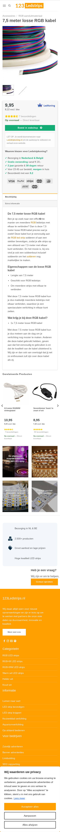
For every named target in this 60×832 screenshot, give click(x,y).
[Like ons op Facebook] (4, 641)
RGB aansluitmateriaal (30, 15)
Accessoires (8, 15)
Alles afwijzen (30, 824)
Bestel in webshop (28, 128)
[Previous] (8, 53)
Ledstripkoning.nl (14, 140)
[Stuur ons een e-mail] (11, 641)
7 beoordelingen (27, 116)
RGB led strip (18, 237)
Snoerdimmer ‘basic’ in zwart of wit (43, 409)
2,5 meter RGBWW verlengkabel (12, 409)
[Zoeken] (9, 6)
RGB (33, 222)
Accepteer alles (29, 806)
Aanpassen (30, 815)
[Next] (52, 53)
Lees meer (19, 798)
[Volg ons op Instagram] (8, 641)
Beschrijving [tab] (11, 197)
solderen (31, 256)
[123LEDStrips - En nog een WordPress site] (33, 5)
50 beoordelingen (41, 432)
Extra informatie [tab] (12, 203)
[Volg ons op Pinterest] (15, 641)
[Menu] (4, 6)
